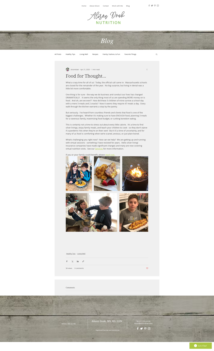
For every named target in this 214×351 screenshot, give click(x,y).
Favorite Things (130, 54)
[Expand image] (79, 173)
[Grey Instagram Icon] (157, 5)
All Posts (58, 54)
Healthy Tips (70, 54)
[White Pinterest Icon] (145, 328)
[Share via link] (83, 261)
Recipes (95, 54)
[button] (117, 5)
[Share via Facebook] (67, 261)
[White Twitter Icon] (141, 328)
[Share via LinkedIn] (78, 261)
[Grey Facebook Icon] (149, 5)
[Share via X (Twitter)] (72, 261)
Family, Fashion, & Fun (111, 54)
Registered (99, 330)
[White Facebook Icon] (137, 328)
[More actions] (147, 69)
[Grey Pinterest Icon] (155, 5)
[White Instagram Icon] (149, 328)
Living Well (84, 54)
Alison (95, 321)
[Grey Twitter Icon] (152, 5)
